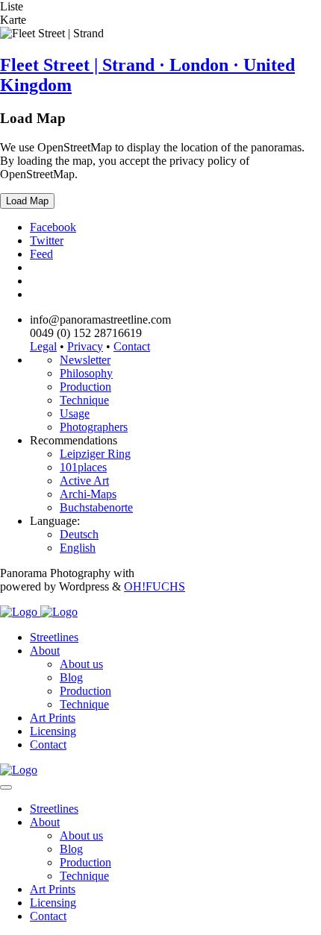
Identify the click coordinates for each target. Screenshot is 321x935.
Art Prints (52, 717)
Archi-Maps (88, 494)
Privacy (85, 346)
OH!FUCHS (154, 586)
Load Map (27, 201)
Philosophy (86, 373)
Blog (71, 677)
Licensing (53, 731)
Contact (131, 346)
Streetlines (54, 637)
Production (85, 386)
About (45, 650)
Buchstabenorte (96, 507)
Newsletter (85, 359)
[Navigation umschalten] (6, 787)
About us (81, 664)
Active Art (84, 480)
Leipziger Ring (95, 453)
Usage (75, 413)
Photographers (94, 427)
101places (83, 467)
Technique (84, 400)
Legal (43, 346)
